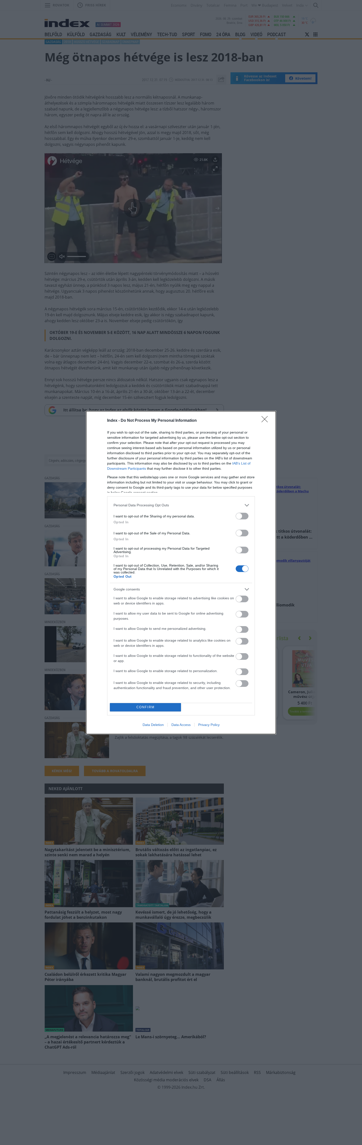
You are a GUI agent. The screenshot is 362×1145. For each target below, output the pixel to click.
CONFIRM (145, 707)
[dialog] (181, 572)
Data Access (181, 725)
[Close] (266, 420)
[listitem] (181, 505)
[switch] (242, 516)
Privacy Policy (209, 725)
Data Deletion (153, 725)
